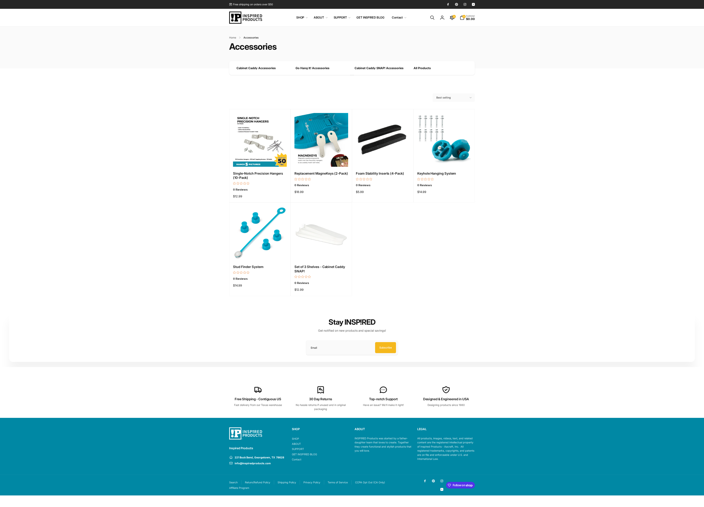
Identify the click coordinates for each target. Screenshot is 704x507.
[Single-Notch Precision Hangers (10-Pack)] (260, 160)
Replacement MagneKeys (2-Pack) (321, 173)
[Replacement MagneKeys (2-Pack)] (322, 160)
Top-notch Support (383, 399)
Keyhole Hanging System (436, 173)
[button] (301, 17)
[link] (251, 4)
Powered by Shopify (466, 501)
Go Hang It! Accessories (312, 68)
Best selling (443, 97)
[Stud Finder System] (260, 253)
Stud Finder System (248, 267)
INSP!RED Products (448, 501)
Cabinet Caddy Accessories (256, 68)
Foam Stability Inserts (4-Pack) (380, 173)
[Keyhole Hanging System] (444, 160)
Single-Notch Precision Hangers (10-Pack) (258, 176)
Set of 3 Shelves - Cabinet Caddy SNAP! (319, 269)
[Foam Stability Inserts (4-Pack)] (383, 160)
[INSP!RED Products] (245, 438)
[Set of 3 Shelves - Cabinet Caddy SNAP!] (322, 253)
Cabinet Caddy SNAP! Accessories (379, 68)
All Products (422, 68)
